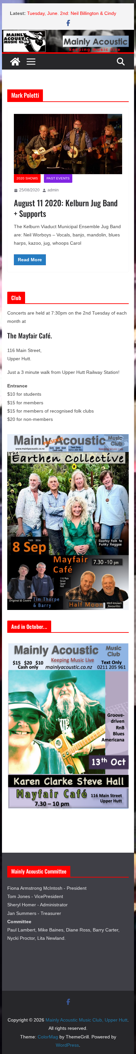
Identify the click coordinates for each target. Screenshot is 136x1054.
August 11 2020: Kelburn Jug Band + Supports (66, 208)
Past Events (58, 178)
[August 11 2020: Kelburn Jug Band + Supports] (68, 144)
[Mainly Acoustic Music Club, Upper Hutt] (68, 34)
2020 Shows (27, 178)
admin (53, 190)
